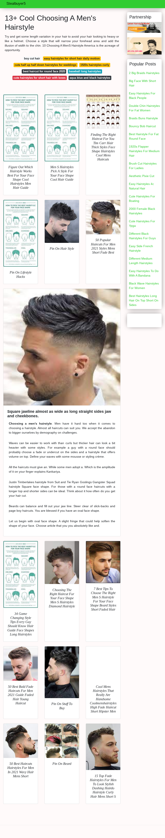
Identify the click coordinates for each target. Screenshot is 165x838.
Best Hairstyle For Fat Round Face (144, 136)
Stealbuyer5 (16, 4)
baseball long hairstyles (85, 71)
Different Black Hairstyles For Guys (142, 236)
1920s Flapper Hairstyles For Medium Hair (144, 151)
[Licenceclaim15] (144, 45)
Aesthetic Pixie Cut (141, 176)
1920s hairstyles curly (94, 65)
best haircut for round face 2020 (44, 71)
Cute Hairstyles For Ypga (142, 223)
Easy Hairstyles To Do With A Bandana (144, 273)
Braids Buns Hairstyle (143, 118)
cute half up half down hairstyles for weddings (45, 65)
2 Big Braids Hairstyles (144, 73)
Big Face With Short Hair (142, 83)
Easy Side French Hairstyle (141, 248)
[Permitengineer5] (144, 27)
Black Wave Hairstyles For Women (144, 286)
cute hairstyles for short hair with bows (40, 77)
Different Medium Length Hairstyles (141, 261)
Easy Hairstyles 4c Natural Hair (141, 186)
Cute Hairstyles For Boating (142, 199)
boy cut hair (32, 58)
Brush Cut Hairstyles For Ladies (143, 166)
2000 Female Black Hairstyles (142, 211)
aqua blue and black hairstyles (90, 77)
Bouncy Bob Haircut (142, 126)
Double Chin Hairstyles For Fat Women (144, 108)
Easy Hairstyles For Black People (142, 96)
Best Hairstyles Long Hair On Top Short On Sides (143, 300)
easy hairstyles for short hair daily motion (72, 58)
